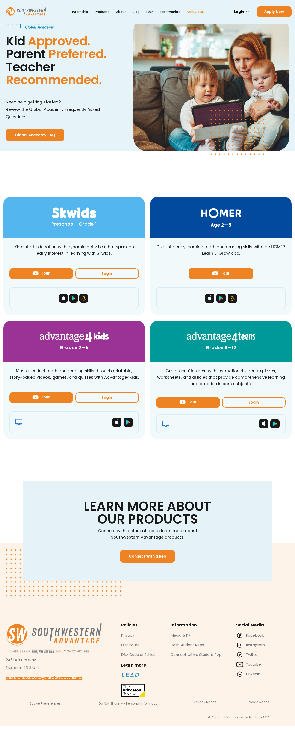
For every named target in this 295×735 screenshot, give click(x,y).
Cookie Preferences (45, 703)
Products (102, 11)
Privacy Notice (205, 702)
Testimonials (170, 11)
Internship (80, 11)
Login (239, 11)
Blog (136, 11)
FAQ (149, 11)
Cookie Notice (258, 702)
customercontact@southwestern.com (44, 678)
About (121, 11)
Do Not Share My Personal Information (129, 703)
